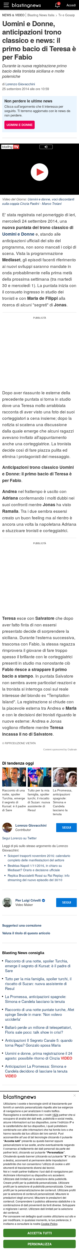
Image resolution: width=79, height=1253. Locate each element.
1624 (55, 1115)
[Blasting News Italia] (26, 5)
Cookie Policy (49, 1224)
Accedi (71, 5)
